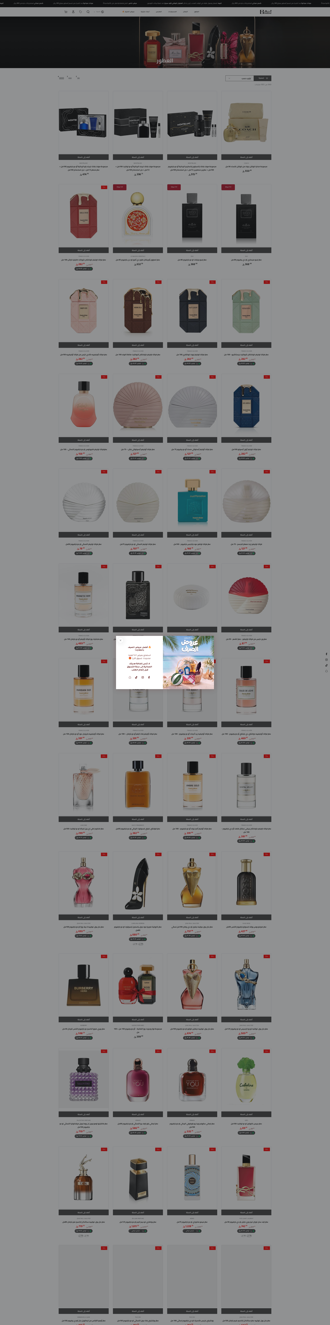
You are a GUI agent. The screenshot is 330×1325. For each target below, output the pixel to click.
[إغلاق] (120, 640)
